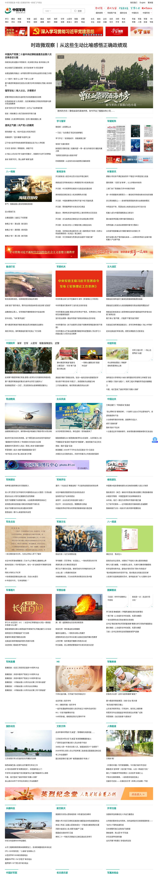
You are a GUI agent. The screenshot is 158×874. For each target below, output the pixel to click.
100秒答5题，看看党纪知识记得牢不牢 (70, 757)
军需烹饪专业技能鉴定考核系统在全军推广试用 (124, 753)
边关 (105, 19)
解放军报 (100, 8)
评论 (13, 22)
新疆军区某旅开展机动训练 (15, 667)
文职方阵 (61, 766)
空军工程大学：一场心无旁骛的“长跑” (141, 364)
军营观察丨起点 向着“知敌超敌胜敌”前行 (20, 450)
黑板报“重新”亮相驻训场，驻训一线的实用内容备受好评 (77, 377)
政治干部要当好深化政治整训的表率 (19, 538)
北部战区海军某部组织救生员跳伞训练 (19, 671)
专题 (151, 22)
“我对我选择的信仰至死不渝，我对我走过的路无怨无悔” (127, 603)
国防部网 (99, 12)
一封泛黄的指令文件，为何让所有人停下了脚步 (23, 584)
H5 (151, 19)
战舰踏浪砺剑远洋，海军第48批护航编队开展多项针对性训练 (28, 431)
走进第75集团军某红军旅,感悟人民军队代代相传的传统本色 (28, 377)
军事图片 (10, 620)
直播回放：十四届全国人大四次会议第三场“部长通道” (25, 749)
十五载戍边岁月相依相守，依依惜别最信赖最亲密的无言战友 (129, 457)
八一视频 (10, 171)
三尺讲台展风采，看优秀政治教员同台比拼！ (73, 385)
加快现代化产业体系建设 (65, 526)
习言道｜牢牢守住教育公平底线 (117, 641)
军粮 (133, 22)
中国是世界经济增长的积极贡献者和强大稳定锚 (74, 538)
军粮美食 (111, 702)
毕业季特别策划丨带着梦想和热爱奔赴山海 (117, 364)
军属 (133, 19)
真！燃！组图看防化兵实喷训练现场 (69, 652)
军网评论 (61, 483)
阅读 (98, 22)
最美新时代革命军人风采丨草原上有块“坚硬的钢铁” (24, 446)
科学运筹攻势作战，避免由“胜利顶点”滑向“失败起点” (126, 599)
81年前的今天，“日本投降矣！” (17, 611)
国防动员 (10, 766)
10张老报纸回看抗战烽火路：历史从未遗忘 (21, 606)
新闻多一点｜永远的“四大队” (141, 641)
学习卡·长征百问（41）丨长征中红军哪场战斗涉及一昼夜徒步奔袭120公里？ (28, 653)
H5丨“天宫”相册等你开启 (65, 753)
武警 (83, 19)
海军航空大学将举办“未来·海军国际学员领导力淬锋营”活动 (128, 377)
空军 (62, 19)
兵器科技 (10, 853)
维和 (98, 19)
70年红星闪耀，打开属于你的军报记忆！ (71, 735)
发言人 (69, 22)
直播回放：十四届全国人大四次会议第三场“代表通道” (25, 757)
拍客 (62, 22)
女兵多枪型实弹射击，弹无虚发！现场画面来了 (74, 431)
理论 (7, 22)
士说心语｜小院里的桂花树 (66, 603)
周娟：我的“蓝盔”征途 (64, 446)
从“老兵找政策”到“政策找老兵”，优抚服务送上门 (23, 810)
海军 (55, 19)
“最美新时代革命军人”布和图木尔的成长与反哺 (23, 442)
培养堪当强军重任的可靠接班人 (17, 516)
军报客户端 (111, 12)
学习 (7, 19)
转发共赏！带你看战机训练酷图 (68, 659)
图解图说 (111, 620)
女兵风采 (61, 399)
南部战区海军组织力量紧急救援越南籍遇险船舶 (124, 299)
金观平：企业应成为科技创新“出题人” (70, 530)
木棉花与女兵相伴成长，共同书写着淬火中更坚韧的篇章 (77, 454)
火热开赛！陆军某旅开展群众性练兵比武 (71, 671)
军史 (123, 19)
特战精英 (10, 399)
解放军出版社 (147, 8)
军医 (139, 19)
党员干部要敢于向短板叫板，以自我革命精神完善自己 (25, 530)
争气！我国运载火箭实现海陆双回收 (19, 204)
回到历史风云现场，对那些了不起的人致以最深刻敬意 (127, 591)
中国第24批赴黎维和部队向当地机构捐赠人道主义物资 (127, 516)
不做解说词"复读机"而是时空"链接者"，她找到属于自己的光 (78, 442)
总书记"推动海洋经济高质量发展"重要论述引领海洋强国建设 (129, 666)
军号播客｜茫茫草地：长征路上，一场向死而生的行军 (76, 591)
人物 (139, 22)
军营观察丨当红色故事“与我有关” (119, 757)
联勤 (76, 19)
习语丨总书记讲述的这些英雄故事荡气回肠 (122, 674)
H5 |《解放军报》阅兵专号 (66, 745)
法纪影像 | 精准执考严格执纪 (16, 675)
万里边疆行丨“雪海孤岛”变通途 (118, 431)
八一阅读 (111, 552)
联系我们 (133, 2)
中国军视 (146, 12)
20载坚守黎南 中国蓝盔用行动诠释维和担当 (123, 526)
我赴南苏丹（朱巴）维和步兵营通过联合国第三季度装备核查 (129, 522)
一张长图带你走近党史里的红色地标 (120, 662)
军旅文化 (61, 552)
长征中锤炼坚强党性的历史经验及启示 (70, 522)
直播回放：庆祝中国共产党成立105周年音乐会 (23, 745)
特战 (83, 22)
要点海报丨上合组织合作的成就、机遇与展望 (123, 670)
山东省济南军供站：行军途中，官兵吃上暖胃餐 (124, 749)
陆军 (49, 19)
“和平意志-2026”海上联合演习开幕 (18, 454)
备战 (42, 19)
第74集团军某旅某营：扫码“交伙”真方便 (121, 741)
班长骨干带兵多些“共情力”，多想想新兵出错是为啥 (75, 381)
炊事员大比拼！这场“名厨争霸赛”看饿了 (121, 735)
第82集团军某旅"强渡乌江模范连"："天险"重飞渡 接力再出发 (66, 365)
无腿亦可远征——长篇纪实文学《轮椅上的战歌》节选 (127, 821)
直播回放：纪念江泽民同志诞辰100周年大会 (22, 735)
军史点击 (10, 552)
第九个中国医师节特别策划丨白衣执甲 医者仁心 (124, 814)
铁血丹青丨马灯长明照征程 (66, 584)
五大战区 (111, 266)
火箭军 (69, 19)
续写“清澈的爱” (112, 449)
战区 (35, 19)
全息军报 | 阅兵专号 (63, 741)
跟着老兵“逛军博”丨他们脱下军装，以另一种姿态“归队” (127, 810)
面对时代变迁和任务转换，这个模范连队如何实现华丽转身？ (28, 438)
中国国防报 (124, 8)
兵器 (105, 22)
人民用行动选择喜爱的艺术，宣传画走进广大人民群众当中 (128, 607)
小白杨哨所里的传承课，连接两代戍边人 (121, 446)
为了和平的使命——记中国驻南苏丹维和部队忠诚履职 (127, 534)
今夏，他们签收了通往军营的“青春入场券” (122, 389)
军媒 (145, 19)
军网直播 (10, 702)
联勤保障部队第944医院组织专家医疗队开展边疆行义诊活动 (28, 659)
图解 (55, 22)
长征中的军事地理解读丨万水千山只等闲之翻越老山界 (25, 591)
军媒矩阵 (111, 121)
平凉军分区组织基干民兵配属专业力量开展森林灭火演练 (26, 814)
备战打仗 (10, 266)
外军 (117, 22)
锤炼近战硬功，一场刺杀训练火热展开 (70, 663)
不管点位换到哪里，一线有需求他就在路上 (122, 817)
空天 (111, 22)
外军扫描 (111, 853)
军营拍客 (61, 620)
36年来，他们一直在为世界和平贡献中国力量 (123, 530)
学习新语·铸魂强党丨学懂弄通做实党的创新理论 (124, 654)
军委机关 (61, 266)
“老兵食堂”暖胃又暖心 (114, 745)
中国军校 (111, 343)
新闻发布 (61, 171)
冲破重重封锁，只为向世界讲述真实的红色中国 (74, 607)
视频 (35, 22)
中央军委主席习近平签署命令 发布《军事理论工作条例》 (77, 299)
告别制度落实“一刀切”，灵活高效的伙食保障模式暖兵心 (26, 385)
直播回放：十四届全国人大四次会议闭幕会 (21, 753)
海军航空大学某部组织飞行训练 (17, 663)
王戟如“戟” (110, 799)
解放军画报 (112, 8)
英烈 (76, 22)
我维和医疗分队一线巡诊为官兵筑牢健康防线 (123, 538)
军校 (28, 22)
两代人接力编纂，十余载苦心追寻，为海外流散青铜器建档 (128, 595)
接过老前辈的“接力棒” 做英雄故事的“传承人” (73, 826)
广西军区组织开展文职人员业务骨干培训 (71, 810)
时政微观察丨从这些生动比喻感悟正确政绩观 (79, 45)
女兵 (92, 19)
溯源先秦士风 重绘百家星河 (66, 595)
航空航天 (61, 853)
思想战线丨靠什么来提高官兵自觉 (18, 542)
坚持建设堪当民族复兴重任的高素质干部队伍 (22, 534)
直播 (42, 22)
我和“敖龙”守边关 (112, 453)
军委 (28, 19)
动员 (111, 19)
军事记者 (136, 8)
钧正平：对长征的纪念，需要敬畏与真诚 (71, 534)
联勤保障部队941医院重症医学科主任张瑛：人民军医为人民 (79, 438)
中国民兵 (135, 12)
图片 (49, 22)
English (142, 2)
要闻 (13, 19)
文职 (117, 19)
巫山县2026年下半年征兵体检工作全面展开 (21, 821)
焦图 (19, 19)
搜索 (79, 11)
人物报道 (111, 766)
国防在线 (123, 12)
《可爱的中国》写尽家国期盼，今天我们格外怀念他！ (127, 806)
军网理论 (10, 483)
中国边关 (111, 399)
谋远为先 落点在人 (114, 584)
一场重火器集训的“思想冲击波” (90, 364)
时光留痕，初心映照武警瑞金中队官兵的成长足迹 (75, 675)
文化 (92, 22)
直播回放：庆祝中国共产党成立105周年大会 (22, 741)
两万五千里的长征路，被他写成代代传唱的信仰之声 (75, 599)
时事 (19, 22)
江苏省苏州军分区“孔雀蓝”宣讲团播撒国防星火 (73, 806)
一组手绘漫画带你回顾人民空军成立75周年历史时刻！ (76, 749)
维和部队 (111, 483)
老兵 (123, 22)
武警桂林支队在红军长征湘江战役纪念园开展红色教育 (76, 667)
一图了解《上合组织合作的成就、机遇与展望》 (124, 658)
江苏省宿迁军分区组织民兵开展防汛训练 (20, 799)
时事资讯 (111, 171)
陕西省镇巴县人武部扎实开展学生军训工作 (21, 806)
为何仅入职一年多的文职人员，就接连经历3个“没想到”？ (77, 814)
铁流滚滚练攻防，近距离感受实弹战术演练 (21, 299)
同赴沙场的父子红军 (12, 603)
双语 (145, 22)
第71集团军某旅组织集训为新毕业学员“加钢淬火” (24, 381)
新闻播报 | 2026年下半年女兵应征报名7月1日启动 (75, 450)
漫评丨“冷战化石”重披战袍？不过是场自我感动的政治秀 (77, 516)
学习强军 (61, 121)
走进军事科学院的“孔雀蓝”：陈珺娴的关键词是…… (75, 799)
